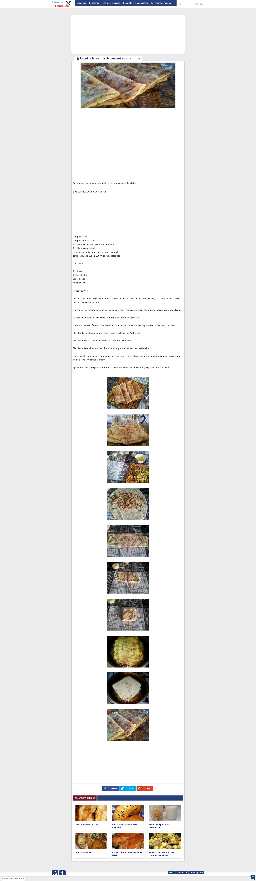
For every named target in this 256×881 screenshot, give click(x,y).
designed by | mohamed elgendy (13, 879)
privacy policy (197, 872)
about (171, 872)
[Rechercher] (180, 4)
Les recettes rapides (161, 3)
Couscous (81, 3)
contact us (182, 872)
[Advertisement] (128, 34)
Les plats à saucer (111, 3)
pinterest (147, 788)
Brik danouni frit (83, 852)
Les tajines (94, 3)
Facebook (113, 788)
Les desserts (141, 3)
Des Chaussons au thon (87, 824)
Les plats (127, 3)
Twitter (130, 788)
